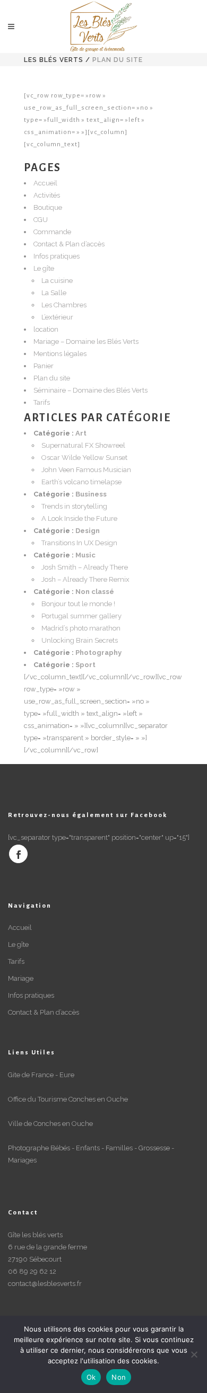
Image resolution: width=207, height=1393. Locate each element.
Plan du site (51, 378)
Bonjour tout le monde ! (78, 604)
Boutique (47, 207)
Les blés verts (53, 60)
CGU (40, 220)
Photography (98, 652)
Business (91, 494)
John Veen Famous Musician (86, 470)
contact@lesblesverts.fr (45, 1284)
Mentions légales (60, 354)
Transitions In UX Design (79, 543)
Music (85, 555)
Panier (43, 366)
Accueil (45, 183)
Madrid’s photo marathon (80, 628)
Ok (91, 1377)
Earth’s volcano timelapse (81, 482)
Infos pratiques (56, 256)
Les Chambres (64, 305)
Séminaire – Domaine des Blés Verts (90, 390)
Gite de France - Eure (41, 1075)
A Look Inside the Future (79, 518)
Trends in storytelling (74, 506)
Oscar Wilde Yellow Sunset (84, 458)
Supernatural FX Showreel (83, 445)
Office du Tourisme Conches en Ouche (68, 1099)
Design (87, 531)
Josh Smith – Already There (84, 567)
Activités (46, 195)
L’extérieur (57, 317)
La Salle (53, 293)
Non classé (94, 592)
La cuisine (57, 281)
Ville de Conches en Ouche (50, 1124)
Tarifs (41, 402)
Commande (52, 232)
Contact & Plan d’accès (69, 244)
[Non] (193, 1354)
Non (118, 1377)
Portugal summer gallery (81, 616)
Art (81, 433)
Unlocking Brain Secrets (79, 640)
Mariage (20, 978)
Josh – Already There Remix (85, 579)
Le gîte (43, 268)
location (45, 329)
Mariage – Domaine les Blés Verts (86, 341)
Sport (85, 665)
